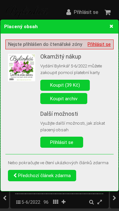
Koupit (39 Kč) (65, 85)
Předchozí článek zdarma (44, 175)
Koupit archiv (63, 99)
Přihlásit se (99, 44)
